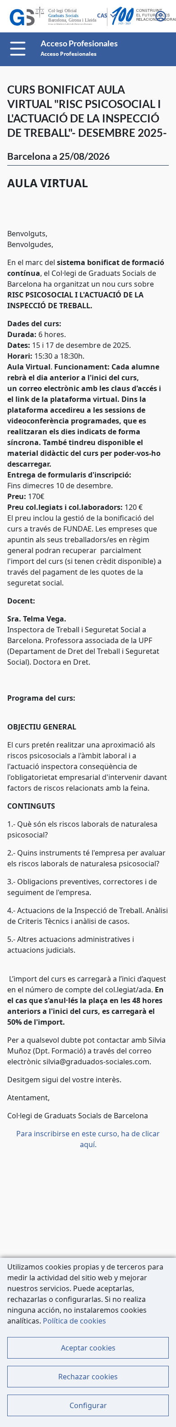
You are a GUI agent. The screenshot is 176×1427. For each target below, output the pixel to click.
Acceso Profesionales (69, 54)
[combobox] (106, 16)
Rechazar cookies (88, 1377)
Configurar (88, 1405)
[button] (161, 16)
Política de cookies (74, 1321)
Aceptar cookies (88, 1348)
